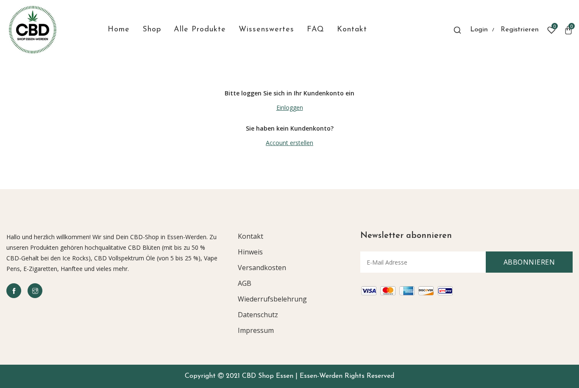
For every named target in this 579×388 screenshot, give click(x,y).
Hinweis (250, 252)
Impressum (256, 330)
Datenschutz (258, 314)
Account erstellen (289, 143)
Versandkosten (262, 267)
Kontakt (250, 236)
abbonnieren (529, 262)
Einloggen (289, 107)
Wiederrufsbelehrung (272, 299)
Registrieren (520, 29)
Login (479, 29)
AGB (244, 283)
